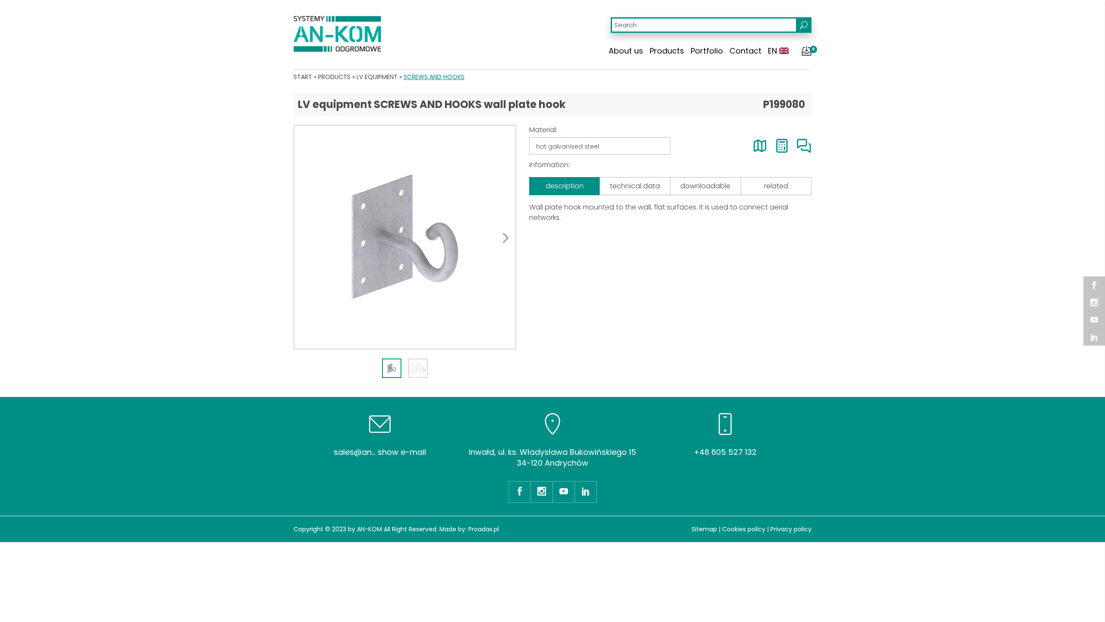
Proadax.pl (483, 529)
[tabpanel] (404, 237)
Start (303, 77)
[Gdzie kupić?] (759, 145)
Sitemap (704, 529)
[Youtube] (1094, 319)
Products (667, 50)
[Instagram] (1094, 302)
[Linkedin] (1094, 337)
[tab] (392, 368)
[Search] (803, 25)
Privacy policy (790, 529)
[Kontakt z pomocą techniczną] (803, 145)
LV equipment (377, 77)
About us (626, 50)
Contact (745, 50)
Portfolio (707, 50)
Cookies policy (743, 529)
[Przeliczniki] (781, 145)
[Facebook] (1094, 285)
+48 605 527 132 (725, 452)
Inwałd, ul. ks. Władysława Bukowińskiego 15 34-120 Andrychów (552, 457)
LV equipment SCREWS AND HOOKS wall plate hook (431, 104)
